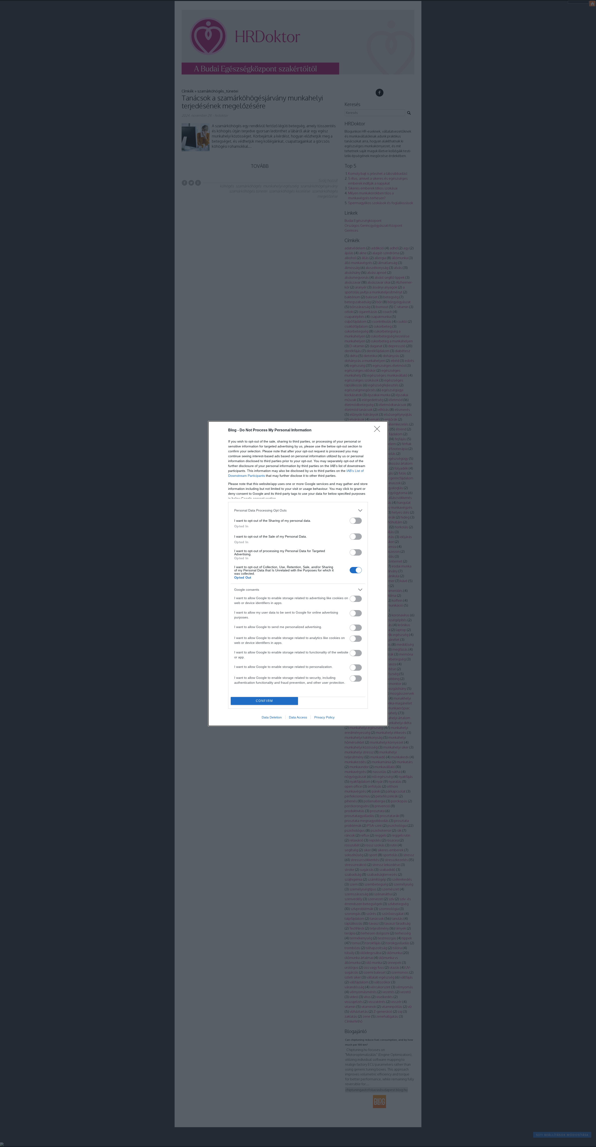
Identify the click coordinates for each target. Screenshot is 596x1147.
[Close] (378, 430)
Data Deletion (272, 717)
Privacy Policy (324, 717)
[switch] (356, 521)
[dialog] (298, 573)
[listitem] (298, 510)
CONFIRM (264, 701)
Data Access (298, 717)
